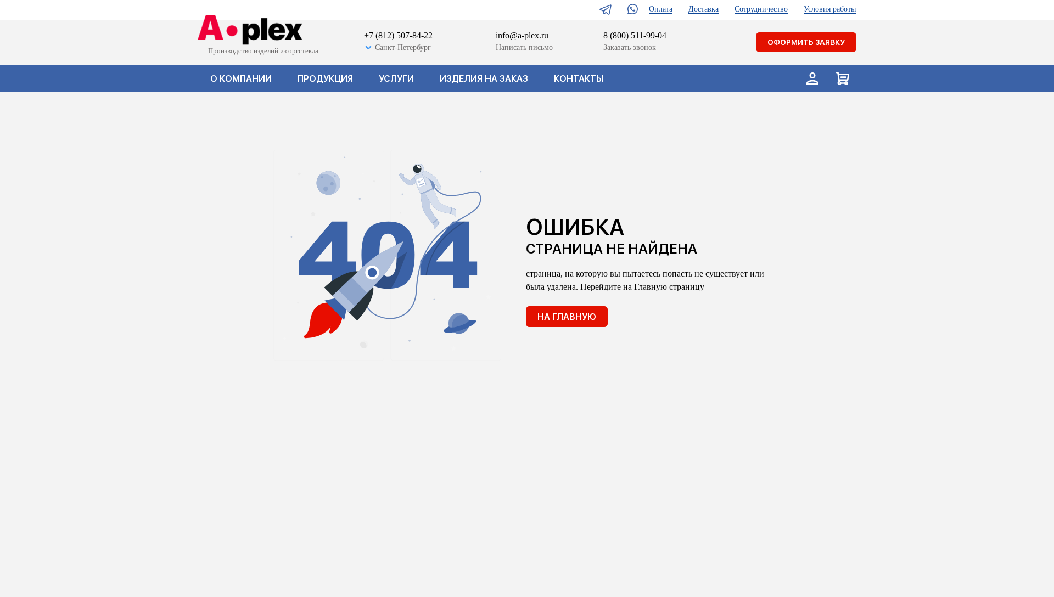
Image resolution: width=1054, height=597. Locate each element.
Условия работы (830, 9)
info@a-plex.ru (522, 35)
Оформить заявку (806, 42)
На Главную (566, 317)
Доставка (703, 9)
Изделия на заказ (484, 79)
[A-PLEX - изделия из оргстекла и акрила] (247, 31)
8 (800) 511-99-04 (634, 35)
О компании (241, 79)
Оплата (660, 9)
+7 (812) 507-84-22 (398, 35)
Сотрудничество (761, 9)
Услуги (396, 79)
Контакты (579, 79)
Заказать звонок (629, 47)
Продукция (325, 79)
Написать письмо (524, 47)
